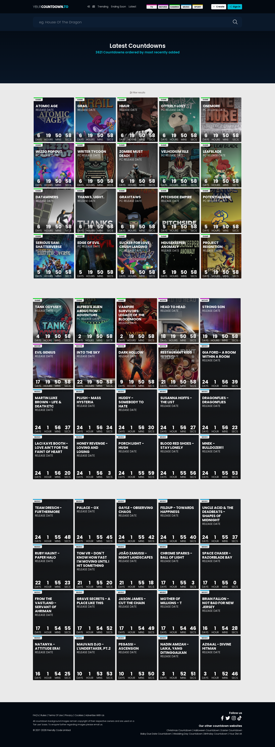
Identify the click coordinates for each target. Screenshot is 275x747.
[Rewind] (88, 7)
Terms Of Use (55, 715)
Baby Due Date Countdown (156, 733)
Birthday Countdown (215, 733)
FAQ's (36, 715)
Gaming (174, 6)
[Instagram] (233, 719)
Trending (103, 6)
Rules (43, 715)
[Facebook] (222, 719)
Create (220, 6)
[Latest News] (94, 7)
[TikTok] (239, 719)
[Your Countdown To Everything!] (50, 7)
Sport (197, 6)
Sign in (236, 6)
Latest (132, 6)
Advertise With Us (94, 715)
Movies (163, 6)
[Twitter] (228, 719)
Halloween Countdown (206, 730)
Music (186, 6)
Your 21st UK (235, 733)
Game (38, 99)
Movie (163, 300)
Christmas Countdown (179, 730)
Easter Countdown (231, 730)
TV (151, 6)
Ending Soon (118, 6)
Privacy (69, 715)
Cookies (79, 715)
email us (98, 724)
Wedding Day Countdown (187, 733)
